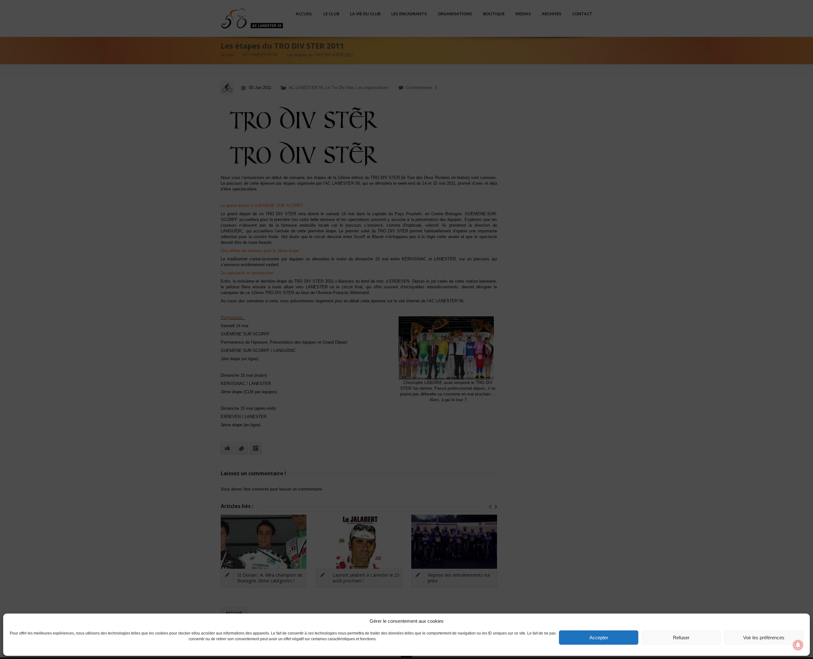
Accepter (598, 637)
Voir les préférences (763, 637)
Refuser (681, 637)
